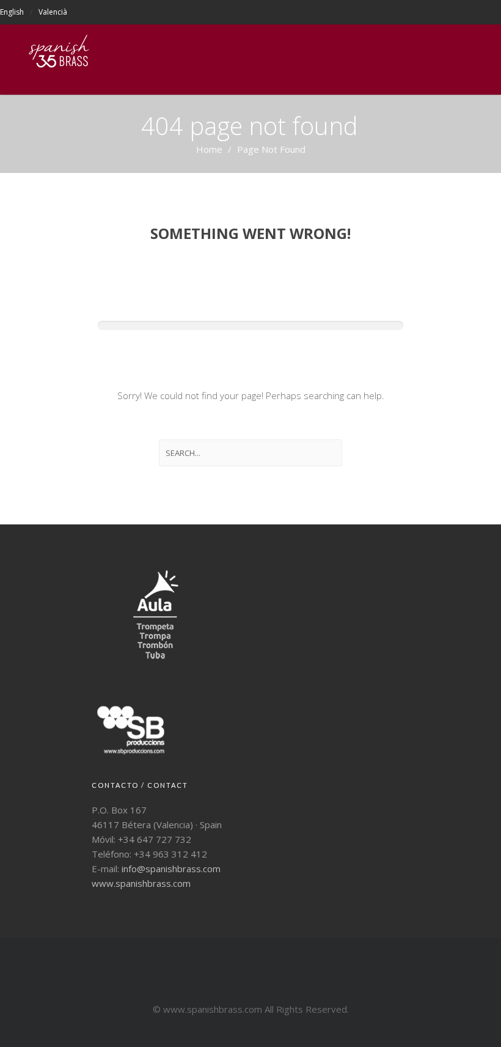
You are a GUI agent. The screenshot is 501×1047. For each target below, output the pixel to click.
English (12, 12)
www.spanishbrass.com (141, 883)
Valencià (52, 12)
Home (209, 149)
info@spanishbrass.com (171, 868)
